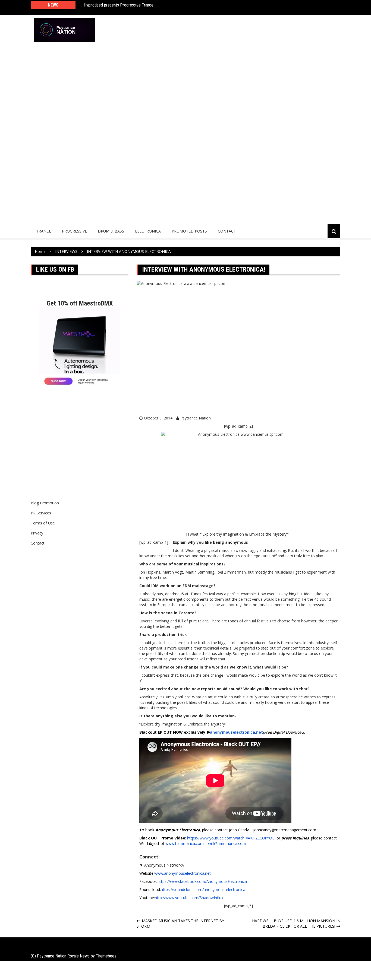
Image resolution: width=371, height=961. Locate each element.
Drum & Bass (111, 231)
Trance (43, 231)
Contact (227, 231)
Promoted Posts (189, 231)
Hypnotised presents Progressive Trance (118, 5)
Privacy (37, 533)
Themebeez (106, 956)
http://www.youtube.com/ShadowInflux (189, 897)
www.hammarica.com (184, 843)
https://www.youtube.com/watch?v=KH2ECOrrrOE (230, 838)
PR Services (41, 512)
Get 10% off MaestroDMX (80, 303)
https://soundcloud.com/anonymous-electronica (203, 889)
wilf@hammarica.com (227, 843)
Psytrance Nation (195, 418)
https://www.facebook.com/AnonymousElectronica (202, 881)
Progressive (74, 231)
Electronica (148, 231)
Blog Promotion (45, 502)
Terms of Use (43, 523)
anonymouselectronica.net (236, 732)
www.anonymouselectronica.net (182, 873)
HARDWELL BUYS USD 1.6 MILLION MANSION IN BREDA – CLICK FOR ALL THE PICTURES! (296, 923)
